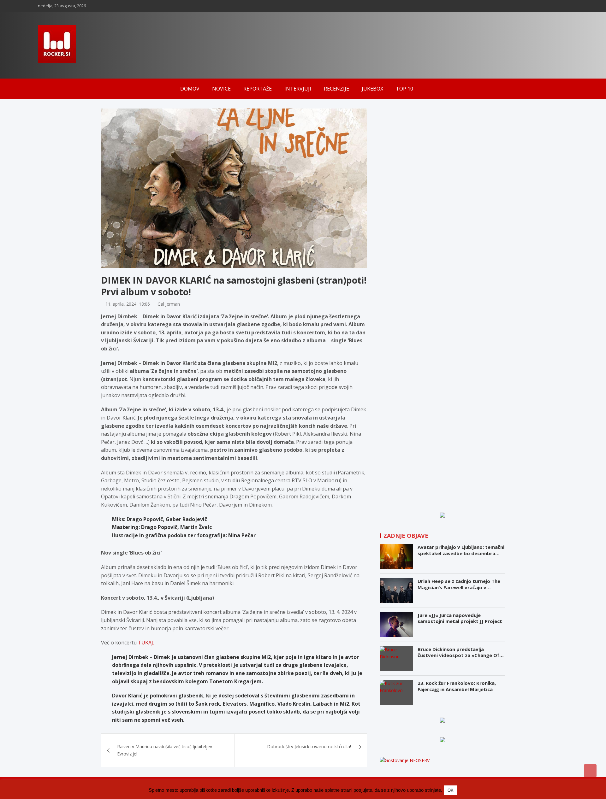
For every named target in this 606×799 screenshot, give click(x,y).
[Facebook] (539, 6)
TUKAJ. (146, 642)
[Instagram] (548, 6)
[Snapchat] (556, 6)
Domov (189, 88)
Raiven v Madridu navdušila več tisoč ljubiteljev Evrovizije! (164, 749)
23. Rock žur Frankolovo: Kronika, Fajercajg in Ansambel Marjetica (457, 686)
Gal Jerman (168, 304)
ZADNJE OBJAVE (405, 535)
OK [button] (451, 790)
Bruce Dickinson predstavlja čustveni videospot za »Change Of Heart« (458, 655)
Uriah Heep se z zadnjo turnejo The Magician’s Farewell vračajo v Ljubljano (459, 587)
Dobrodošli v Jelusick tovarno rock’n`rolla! (309, 746)
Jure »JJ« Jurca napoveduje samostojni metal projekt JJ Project (460, 618)
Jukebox (372, 88)
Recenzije (336, 88)
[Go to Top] (590, 770)
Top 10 (404, 88)
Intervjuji (297, 88)
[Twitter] (564, 6)
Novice (221, 88)
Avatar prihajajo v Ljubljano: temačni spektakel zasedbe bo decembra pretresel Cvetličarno (461, 553)
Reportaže (257, 88)
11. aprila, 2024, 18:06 (127, 304)
